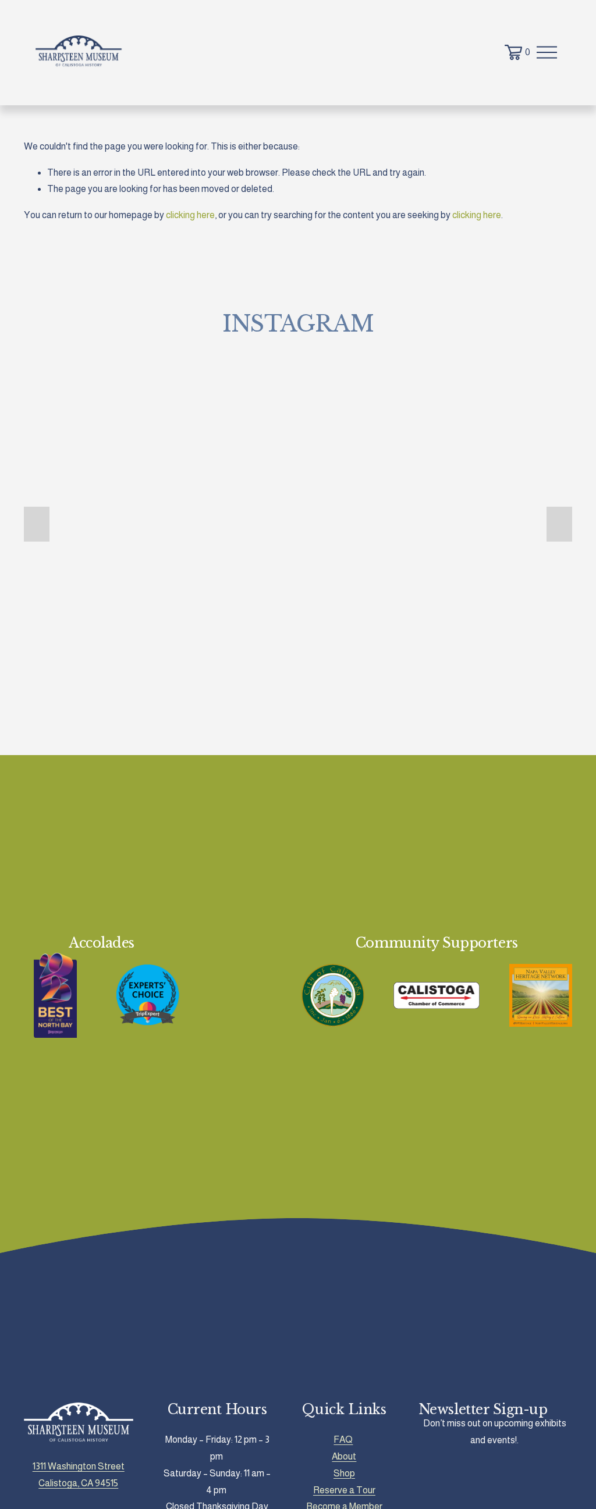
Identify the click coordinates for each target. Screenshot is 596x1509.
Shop (344, 1473)
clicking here (190, 215)
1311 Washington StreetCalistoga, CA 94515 (79, 1474)
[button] (36, 524)
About (344, 1456)
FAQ (343, 1439)
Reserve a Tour (344, 1490)
